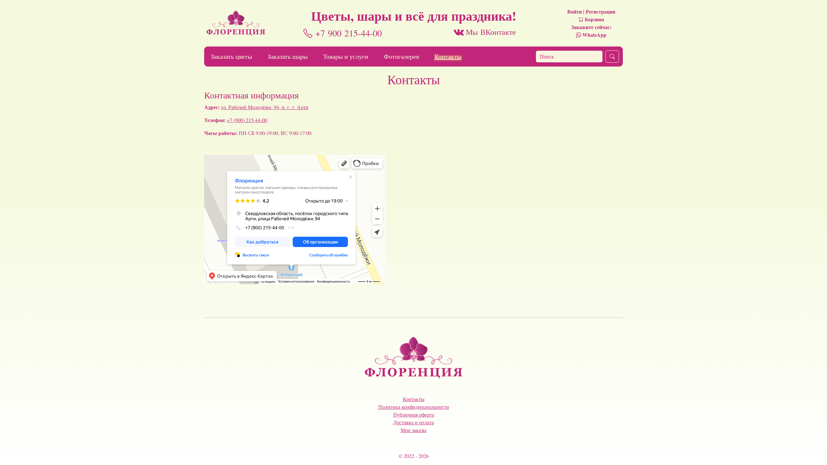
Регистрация (600, 11)
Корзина (593, 19)
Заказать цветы (231, 56)
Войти (574, 11)
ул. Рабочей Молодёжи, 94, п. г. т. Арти (265, 107)
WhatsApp (593, 34)
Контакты (447, 56)
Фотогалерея (401, 56)
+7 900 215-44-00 (347, 33)
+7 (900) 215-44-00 (247, 120)
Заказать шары (287, 56)
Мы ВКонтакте (490, 32)
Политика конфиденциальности (413, 406)
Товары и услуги (345, 56)
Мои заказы (413, 430)
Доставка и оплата (413, 422)
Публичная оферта (413, 414)
